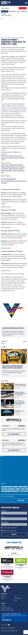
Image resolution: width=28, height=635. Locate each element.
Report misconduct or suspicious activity (11, 613)
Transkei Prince (5, 254)
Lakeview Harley (12, 49)
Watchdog (3, 596)
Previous (4, 341)
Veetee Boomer (5, 199)
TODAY (18, 11)
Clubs (15, 600)
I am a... (3, 516)
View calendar (5, 8)
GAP (15, 596)
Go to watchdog (13, 434)
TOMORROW (23, 11)
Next (24, 341)
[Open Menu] (26, 3)
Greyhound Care (17, 598)
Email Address (4, 522)
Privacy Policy (13, 530)
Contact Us (3, 605)
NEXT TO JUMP (5, 11)
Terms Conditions (13, 527)
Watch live (23, 8)
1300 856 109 (6, 620)
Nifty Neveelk (5, 263)
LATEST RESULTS (12, 11)
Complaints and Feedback (6, 607)
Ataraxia (3, 192)
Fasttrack (3, 598)
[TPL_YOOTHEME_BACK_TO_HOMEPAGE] (6, 3)
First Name (4, 510)
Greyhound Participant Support (7, 609)
